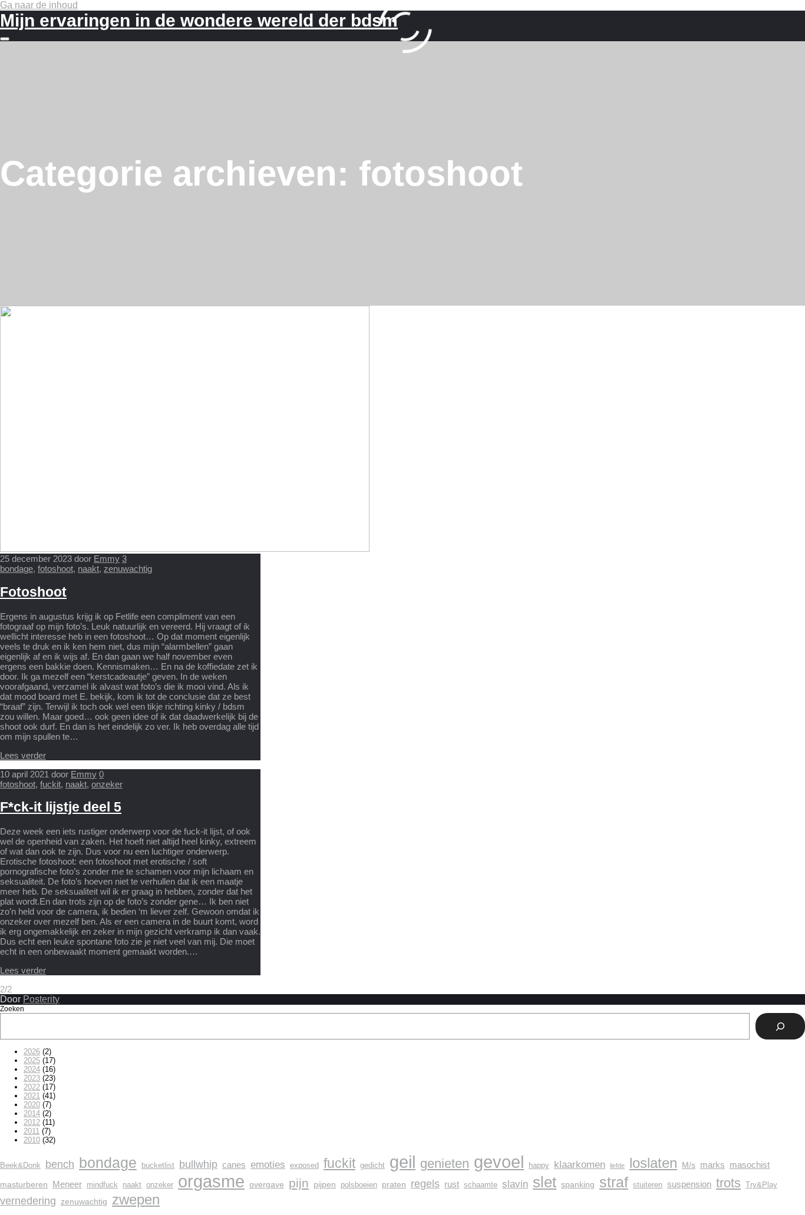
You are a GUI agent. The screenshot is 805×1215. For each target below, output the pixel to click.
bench (59, 1164)
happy (539, 1165)
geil (402, 1161)
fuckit (50, 784)
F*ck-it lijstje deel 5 (60, 807)
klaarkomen (579, 1164)
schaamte (480, 1185)
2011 (31, 1131)
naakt (88, 569)
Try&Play (761, 1185)
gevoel (499, 1162)
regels (425, 1184)
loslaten (653, 1163)
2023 (32, 1078)
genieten (444, 1163)
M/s (688, 1165)
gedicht (372, 1165)
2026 (32, 1051)
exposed (304, 1165)
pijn (299, 1183)
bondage (16, 569)
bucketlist (157, 1165)
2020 (32, 1104)
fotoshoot (55, 569)
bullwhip (198, 1164)
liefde (617, 1165)
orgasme (211, 1181)
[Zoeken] (780, 1026)
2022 (32, 1086)
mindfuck (102, 1185)
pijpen (325, 1184)
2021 (32, 1095)
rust (451, 1184)
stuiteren (647, 1185)
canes (234, 1165)
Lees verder (23, 755)
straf (613, 1182)
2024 (32, 1069)
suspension (689, 1184)
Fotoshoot (33, 592)
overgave (266, 1184)
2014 (32, 1113)
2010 (32, 1139)
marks (712, 1165)
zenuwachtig (128, 569)
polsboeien (359, 1185)
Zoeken (12, 1009)
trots (728, 1183)
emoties (267, 1164)
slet (544, 1182)
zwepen (136, 1199)
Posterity (41, 999)
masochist (750, 1165)
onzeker (107, 784)
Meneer (67, 1184)
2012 (32, 1122)
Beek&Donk (20, 1165)
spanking (578, 1184)
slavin (515, 1184)
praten (394, 1184)
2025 (32, 1060)
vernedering (28, 1201)
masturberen (24, 1184)
